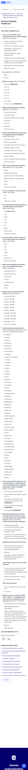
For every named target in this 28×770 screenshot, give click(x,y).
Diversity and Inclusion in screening (13, 648)
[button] (25, 3)
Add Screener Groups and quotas (12, 667)
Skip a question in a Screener (11, 664)
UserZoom (20, 13)
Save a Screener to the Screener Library (14, 675)
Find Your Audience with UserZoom (13, 15)
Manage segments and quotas (11, 655)
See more (6, 679)
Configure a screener (9, 658)
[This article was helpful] (8, 639)
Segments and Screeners (10, 17)
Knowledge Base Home (7, 13)
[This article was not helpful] (3, 639)
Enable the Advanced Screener (12, 661)
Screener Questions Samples (11, 669)
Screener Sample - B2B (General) (12, 672)
